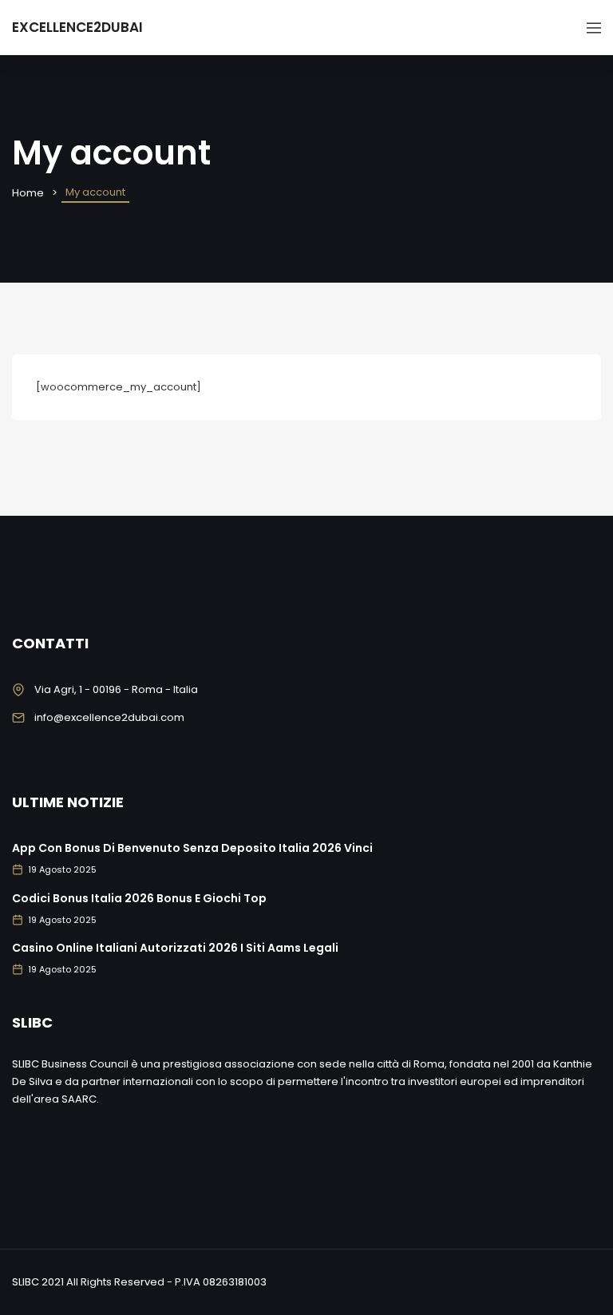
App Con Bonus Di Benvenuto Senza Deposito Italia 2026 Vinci (192, 848)
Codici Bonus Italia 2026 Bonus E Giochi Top (139, 898)
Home (28, 192)
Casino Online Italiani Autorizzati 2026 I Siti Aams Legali (175, 948)
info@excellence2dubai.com (109, 717)
